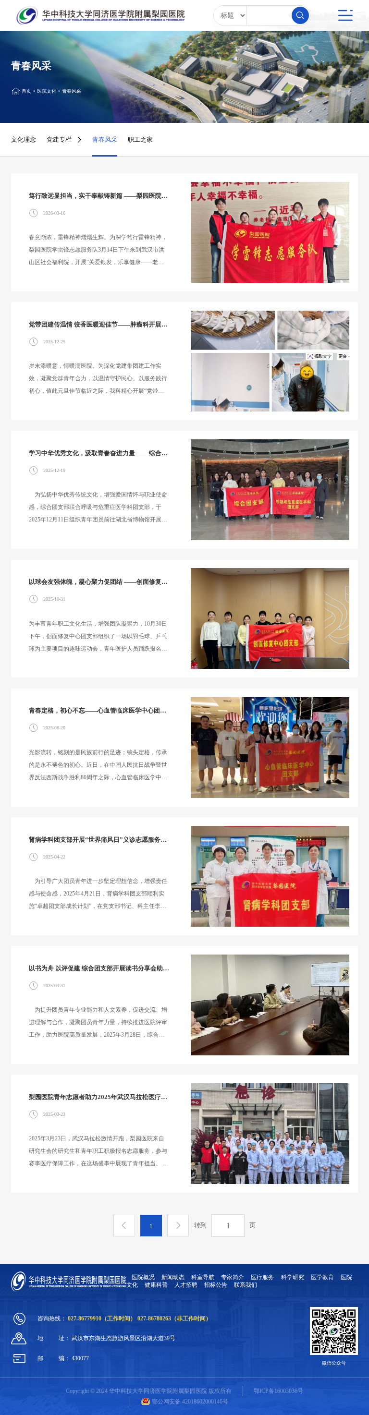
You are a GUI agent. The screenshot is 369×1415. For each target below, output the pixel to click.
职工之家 (140, 139)
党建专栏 (59, 139)
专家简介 (232, 1277)
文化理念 (23, 139)
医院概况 (143, 1277)
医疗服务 (262, 1277)
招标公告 (215, 1285)
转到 (200, 1225)
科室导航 (202, 1277)
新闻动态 (172, 1277)
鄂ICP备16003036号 (278, 1391)
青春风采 (71, 91)
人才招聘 (185, 1285)
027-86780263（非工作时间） (174, 1318)
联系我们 (245, 1285)
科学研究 (292, 1277)
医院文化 (46, 91)
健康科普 (156, 1285)
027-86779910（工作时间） (102, 1318)
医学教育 (322, 1277)
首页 (26, 91)
